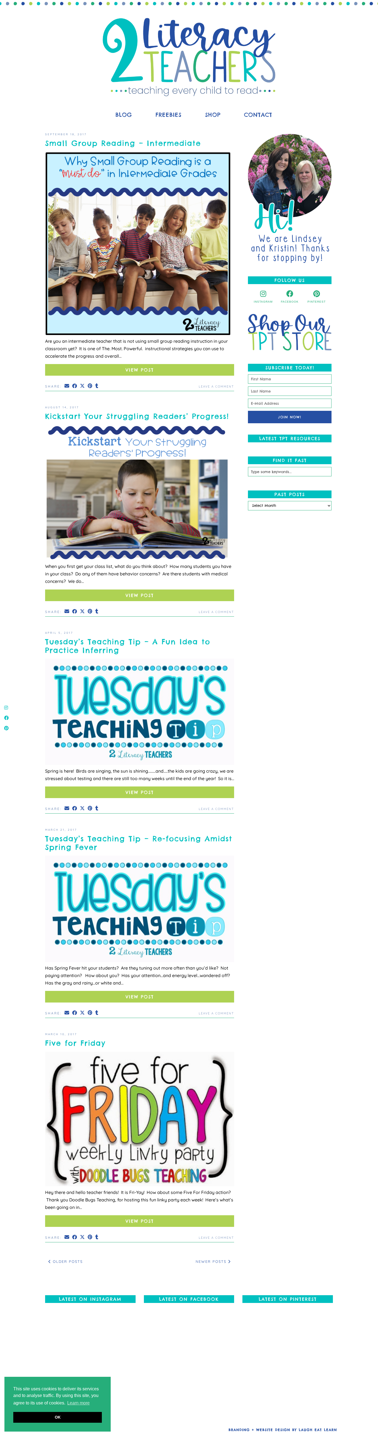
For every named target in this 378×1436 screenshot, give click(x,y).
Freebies (169, 114)
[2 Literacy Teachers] (189, 57)
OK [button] (58, 1417)
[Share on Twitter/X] (83, 386)
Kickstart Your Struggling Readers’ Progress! (137, 416)
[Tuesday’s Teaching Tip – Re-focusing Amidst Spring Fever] (139, 910)
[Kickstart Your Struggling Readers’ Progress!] (139, 494)
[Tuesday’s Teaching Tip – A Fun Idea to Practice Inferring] (139, 713)
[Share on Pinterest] (90, 386)
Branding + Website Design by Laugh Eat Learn (283, 1430)
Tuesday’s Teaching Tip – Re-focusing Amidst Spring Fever (138, 843)
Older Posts (67, 1261)
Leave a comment (216, 386)
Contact (258, 114)
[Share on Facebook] (75, 386)
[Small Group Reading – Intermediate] (139, 244)
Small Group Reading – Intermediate (123, 143)
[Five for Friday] (139, 1120)
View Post (140, 370)
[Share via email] (67, 386)
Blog (123, 114)
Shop (213, 114)
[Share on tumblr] (97, 386)
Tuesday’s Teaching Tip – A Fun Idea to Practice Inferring (127, 646)
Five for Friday (75, 1043)
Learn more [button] (78, 1403)
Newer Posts (212, 1261)
